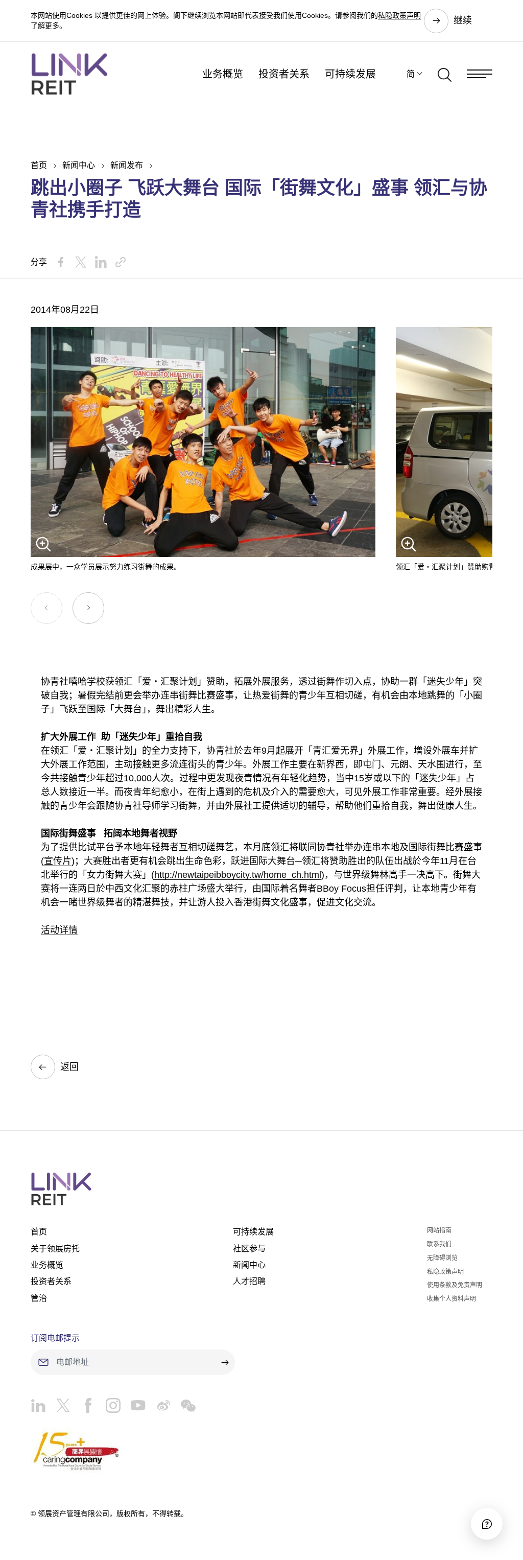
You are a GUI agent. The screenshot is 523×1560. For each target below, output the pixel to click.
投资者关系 (284, 74)
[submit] (225, 1362)
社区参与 (249, 1248)
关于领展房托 (55, 1248)
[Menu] (479, 73)
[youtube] (133, 1408)
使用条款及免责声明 (454, 1285)
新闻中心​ (78, 165)
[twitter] (57, 1408)
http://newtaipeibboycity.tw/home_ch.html (237, 875)
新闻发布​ (126, 165)
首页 (39, 165)
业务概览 (222, 74)
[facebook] (83, 1408)
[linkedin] (38, 1408)
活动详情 (59, 930)
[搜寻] (444, 74)
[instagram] (108, 1408)
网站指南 (439, 1230)
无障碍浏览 (442, 1258)
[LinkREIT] (261, 1189)
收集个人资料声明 (451, 1298)
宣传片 (58, 861)
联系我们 (439, 1244)
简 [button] (411, 74)
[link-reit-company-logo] (69, 74)
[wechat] (183, 1408)
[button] (88, 608)
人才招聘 (249, 1281)
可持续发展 (350, 74)
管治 (39, 1298)
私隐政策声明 (399, 15)
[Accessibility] (487, 1524)
